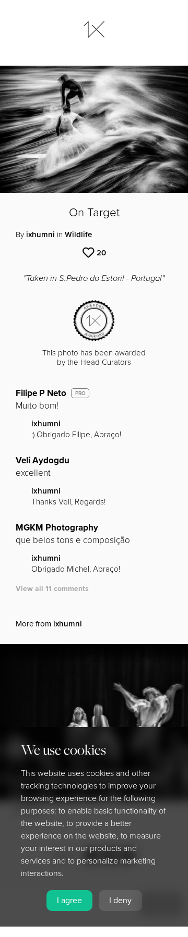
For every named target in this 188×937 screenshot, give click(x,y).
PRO (80, 393)
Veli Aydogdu (42, 460)
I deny (120, 900)
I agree (69, 900)
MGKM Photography (57, 527)
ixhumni (40, 234)
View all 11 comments (52, 588)
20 (101, 252)
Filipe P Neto (41, 393)
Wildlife (78, 234)
